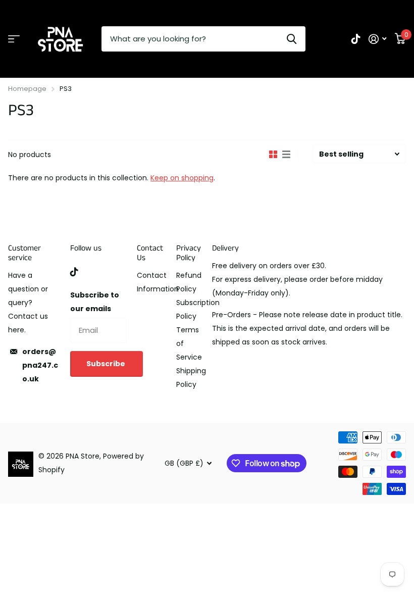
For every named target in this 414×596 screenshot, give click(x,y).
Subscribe (106, 364)
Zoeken (291, 39)
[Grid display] (273, 154)
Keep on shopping (182, 178)
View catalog (14, 39)
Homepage (27, 88)
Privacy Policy (188, 253)
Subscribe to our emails (94, 302)
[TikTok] (74, 271)
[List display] (286, 154)
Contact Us (150, 253)
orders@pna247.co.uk (40, 365)
